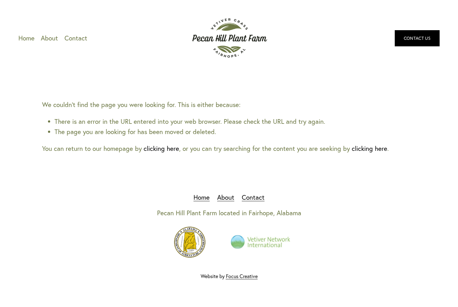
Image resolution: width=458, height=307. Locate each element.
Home (26, 38)
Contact (75, 38)
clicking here (161, 148)
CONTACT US (417, 38)
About (49, 38)
